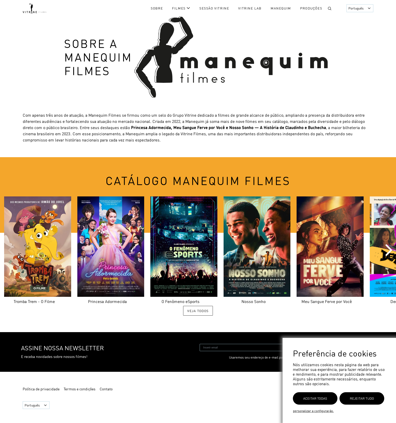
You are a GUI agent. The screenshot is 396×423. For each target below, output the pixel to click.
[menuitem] (157, 8)
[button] (329, 8)
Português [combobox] (356, 8)
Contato (106, 389)
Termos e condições (79, 389)
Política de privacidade (41, 389)
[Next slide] (388, 250)
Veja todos (198, 311)
